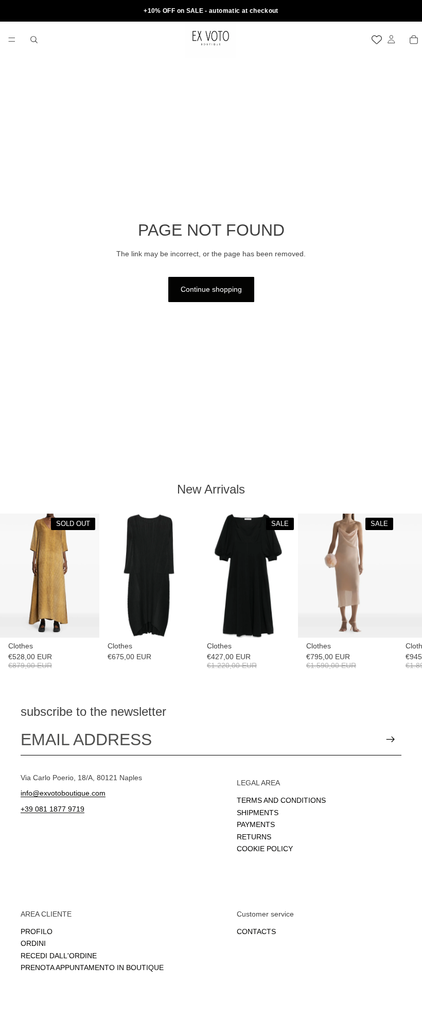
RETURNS (254, 836)
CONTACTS (256, 931)
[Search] (34, 39)
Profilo (36, 931)
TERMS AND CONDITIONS (281, 800)
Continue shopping (211, 289)
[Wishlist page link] (377, 39)
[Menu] (12, 39)
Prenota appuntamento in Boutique (92, 967)
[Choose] (182, 622)
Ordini (33, 943)
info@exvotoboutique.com (63, 793)
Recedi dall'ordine (59, 955)
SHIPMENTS (257, 812)
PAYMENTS (256, 824)
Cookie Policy (265, 848)
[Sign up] (390, 739)
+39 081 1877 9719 (52, 809)
